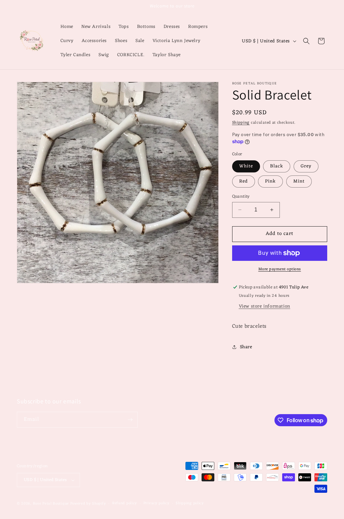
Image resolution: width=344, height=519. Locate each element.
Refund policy (124, 503)
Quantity (241, 196)
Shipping (241, 122)
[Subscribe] (130, 420)
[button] (306, 41)
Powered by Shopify (88, 503)
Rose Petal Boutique (51, 503)
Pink (270, 181)
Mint (299, 181)
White (246, 166)
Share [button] (246, 347)
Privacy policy (156, 503)
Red (243, 181)
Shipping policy (190, 503)
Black (276, 166)
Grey (306, 166)
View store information (264, 306)
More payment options (279, 269)
